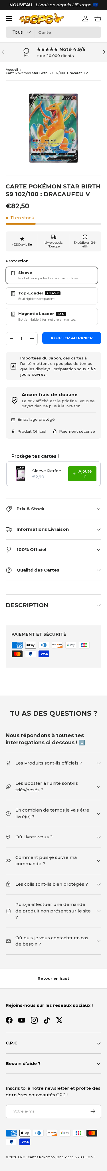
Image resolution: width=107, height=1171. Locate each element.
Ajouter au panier (72, 338)
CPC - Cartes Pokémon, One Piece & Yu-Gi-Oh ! (56, 1157)
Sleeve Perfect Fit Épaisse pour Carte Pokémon (48, 470)
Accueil (12, 69)
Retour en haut (53, 978)
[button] (98, 18)
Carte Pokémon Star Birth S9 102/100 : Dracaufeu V (47, 73)
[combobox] (53, 32)
